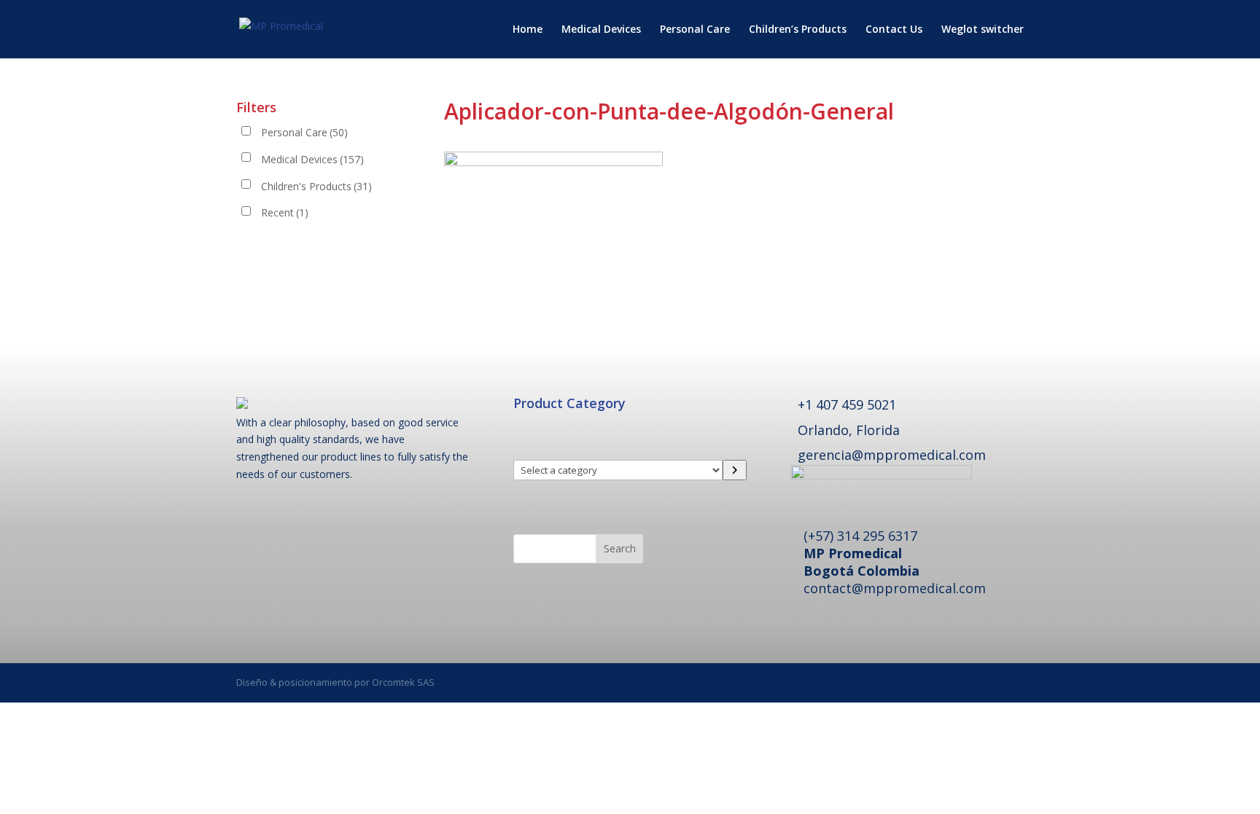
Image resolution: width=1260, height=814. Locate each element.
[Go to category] (735, 470)
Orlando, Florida (849, 430)
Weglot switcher (982, 30)
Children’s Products (798, 30)
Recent (284, 212)
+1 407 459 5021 (847, 404)
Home (527, 30)
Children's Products (316, 186)
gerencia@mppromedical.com (892, 454)
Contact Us (894, 30)
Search (620, 548)
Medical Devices (601, 30)
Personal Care (695, 30)
